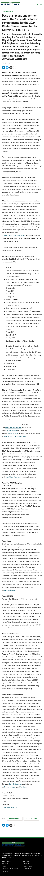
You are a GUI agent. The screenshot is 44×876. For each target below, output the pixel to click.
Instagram (13, 787)
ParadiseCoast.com (15, 784)
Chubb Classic (31, 819)
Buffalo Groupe (34, 855)
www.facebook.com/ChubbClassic (15, 436)
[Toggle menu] (41, 4)
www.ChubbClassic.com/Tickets (14, 235)
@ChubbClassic (12, 430)
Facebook (23, 787)
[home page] (10, 4)
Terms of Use (27, 869)
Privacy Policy (28, 866)
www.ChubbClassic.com (13, 428)
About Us (5, 864)
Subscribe (26, 864)
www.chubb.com (9, 590)
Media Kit (5, 866)
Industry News (7, 12)
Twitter (6, 787)
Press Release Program (10, 869)
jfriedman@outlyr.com (9, 807)
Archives (5, 871)
